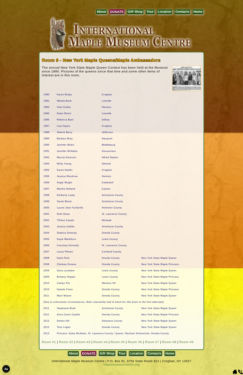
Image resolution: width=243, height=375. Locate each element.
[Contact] (240, 373)
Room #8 (169, 342)
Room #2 (66, 342)
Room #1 (49, 342)
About (101, 12)
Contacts (182, 12)
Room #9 (186, 342)
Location (164, 12)
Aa (6, 369)
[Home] (234, 373)
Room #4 (100, 342)
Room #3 (83, 342)
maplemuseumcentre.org (121, 364)
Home (197, 12)
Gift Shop (135, 12)
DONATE (117, 12)
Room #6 (135, 342)
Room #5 (118, 342)
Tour (150, 12)
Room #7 (152, 342)
